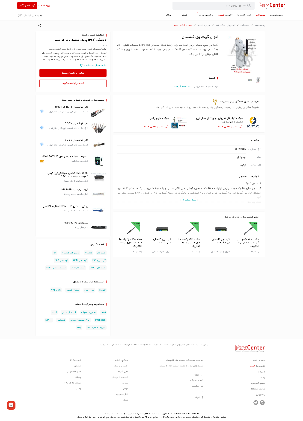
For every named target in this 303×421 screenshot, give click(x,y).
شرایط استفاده (258, 389)
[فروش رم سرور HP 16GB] (99, 194)
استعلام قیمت (182, 86)
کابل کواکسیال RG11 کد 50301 (71, 107)
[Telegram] (255, 402)
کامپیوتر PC (75, 360)
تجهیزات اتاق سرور (96, 327)
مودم (125, 388)
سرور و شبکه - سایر (183, 25)
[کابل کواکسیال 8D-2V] (99, 144)
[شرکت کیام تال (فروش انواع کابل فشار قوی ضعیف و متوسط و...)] (253, 123)
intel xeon (100, 320)
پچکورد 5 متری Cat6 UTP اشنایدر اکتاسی (65, 206)
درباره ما (261, 372)
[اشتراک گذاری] (40, 25)
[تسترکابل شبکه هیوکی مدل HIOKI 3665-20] (99, 161)
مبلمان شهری (72, 290)
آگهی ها (257, 366)
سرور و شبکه (204, 25)
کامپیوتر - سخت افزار (225, 25)
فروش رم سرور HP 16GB (74, 190)
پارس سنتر (260, 25)
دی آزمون (89, 290)
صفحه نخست (258, 360)
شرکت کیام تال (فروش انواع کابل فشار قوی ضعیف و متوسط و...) (219, 120)
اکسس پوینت (121, 366)
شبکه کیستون (69, 312)
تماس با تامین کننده (73, 73)
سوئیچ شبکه (121, 360)
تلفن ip (102, 290)
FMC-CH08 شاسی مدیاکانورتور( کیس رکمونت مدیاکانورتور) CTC (68, 174)
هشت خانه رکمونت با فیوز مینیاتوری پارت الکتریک (248, 243)
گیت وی (101, 253)
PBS (55, 253)
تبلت (125, 400)
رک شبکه (198, 397)
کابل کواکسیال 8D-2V (76, 140)
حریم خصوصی (258, 383)
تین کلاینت (197, 386)
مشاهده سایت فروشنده (95, 65)
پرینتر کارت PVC (72, 383)
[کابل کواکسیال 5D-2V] (99, 128)
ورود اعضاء (44, 5)
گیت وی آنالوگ (98, 268)
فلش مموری (122, 394)
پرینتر (78, 377)
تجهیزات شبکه (88, 312)
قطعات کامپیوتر (120, 377)
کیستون (61, 320)
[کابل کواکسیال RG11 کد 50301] (99, 111)
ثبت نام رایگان (27, 5)
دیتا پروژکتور (196, 374)
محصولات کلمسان (70, 253)
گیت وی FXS (99, 260)
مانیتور (77, 366)
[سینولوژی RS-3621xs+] (99, 227)
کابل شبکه (123, 371)
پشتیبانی (260, 394)
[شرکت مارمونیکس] (179, 123)
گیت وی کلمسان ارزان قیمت (221, 241)
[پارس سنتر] (272, 5)
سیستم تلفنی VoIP (56, 268)
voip (79, 327)
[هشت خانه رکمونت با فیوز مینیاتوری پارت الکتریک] (248, 229)
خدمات (236, 217)
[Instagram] (262, 402)
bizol (54, 312)
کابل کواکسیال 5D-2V (76, 123)
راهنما (262, 377)
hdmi (103, 312)
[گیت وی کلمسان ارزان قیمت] (218, 229)
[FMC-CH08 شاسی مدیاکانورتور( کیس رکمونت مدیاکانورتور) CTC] (99, 177)
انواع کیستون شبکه (80, 320)
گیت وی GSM (80, 260)
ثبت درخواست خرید (73, 83)
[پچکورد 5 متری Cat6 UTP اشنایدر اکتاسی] (99, 210)
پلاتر (79, 388)
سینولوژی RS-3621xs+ (75, 223)
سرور (201, 391)
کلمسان (88, 253)
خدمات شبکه (196, 380)
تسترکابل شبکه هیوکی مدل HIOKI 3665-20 (65, 156)
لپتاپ (125, 383)
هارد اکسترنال (74, 371)
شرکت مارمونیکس (159, 118)
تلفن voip (56, 290)
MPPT (48, 320)
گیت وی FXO (61, 260)
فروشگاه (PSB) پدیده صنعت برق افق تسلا (81, 40)
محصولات (245, 25)
